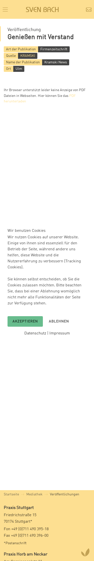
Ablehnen (59, 321)
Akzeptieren (25, 321)
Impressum (59, 333)
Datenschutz (35, 333)
